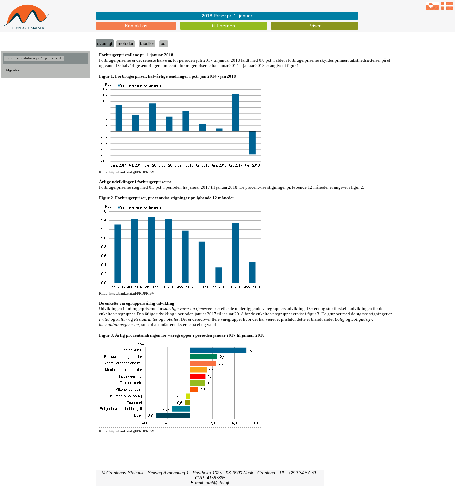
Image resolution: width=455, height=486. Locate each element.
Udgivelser (13, 70)
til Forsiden (223, 25)
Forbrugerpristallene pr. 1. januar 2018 (34, 58)
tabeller (147, 43)
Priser (314, 25)
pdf (164, 43)
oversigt (104, 43)
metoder (125, 43)
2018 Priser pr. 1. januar (227, 15)
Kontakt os (136, 25)
